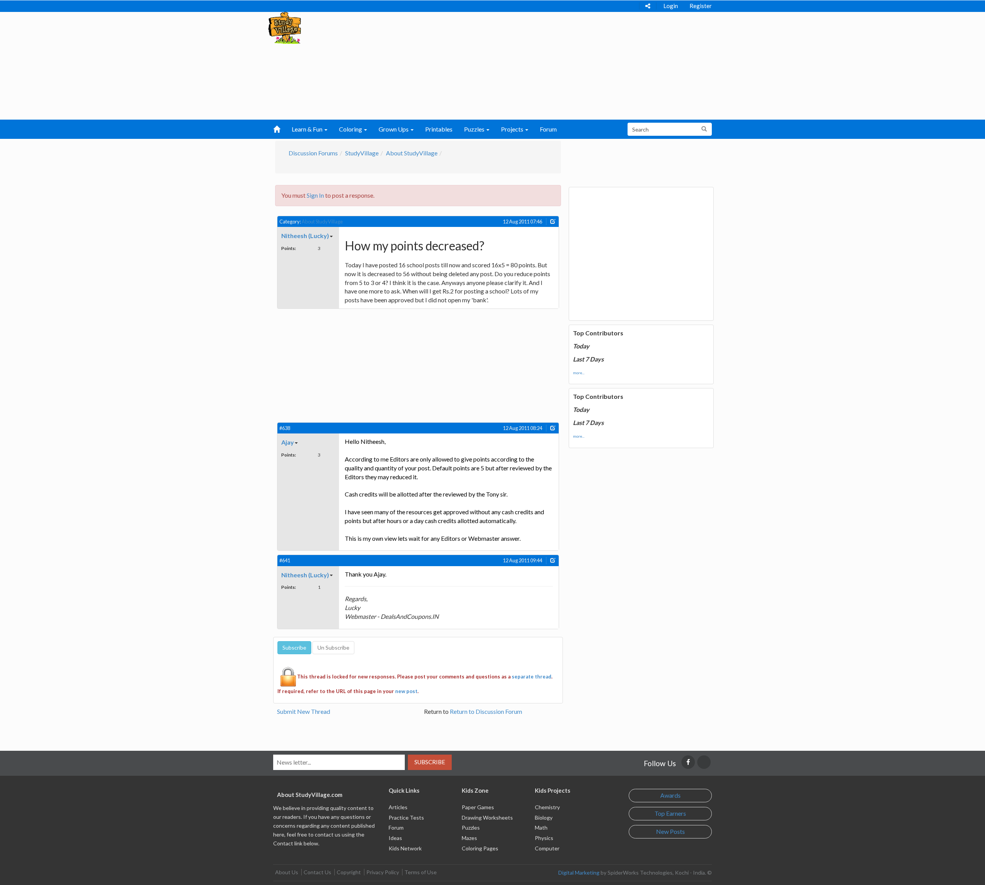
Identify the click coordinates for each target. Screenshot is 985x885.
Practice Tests (406, 817)
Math (541, 827)
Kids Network (405, 848)
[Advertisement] (477, 66)
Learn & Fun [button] (308, 129)
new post (406, 691)
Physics (544, 838)
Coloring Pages (480, 848)
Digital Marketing (578, 872)
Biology (544, 817)
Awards (670, 795)
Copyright (349, 872)
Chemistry (547, 807)
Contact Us (317, 872)
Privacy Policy (382, 872)
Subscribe (429, 761)
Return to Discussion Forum (486, 711)
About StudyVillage (411, 153)
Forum (548, 129)
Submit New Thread (303, 711)
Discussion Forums (313, 153)
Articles (398, 807)
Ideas (395, 838)
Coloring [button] (351, 129)
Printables (438, 129)
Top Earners (670, 813)
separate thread (531, 676)
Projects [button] (512, 129)
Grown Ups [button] (394, 129)
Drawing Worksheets (487, 817)
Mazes (469, 838)
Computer (547, 848)
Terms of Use (420, 872)
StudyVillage (362, 153)
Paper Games (478, 807)
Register (701, 5)
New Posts (670, 831)
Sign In (315, 195)
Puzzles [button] (475, 129)
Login (670, 5)
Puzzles (471, 827)
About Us (286, 872)
